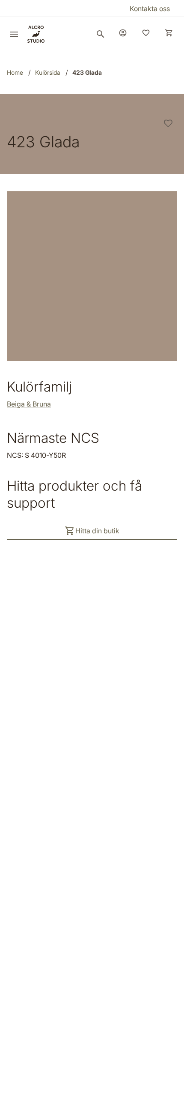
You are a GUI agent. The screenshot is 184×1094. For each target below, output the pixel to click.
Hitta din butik (97, 531)
